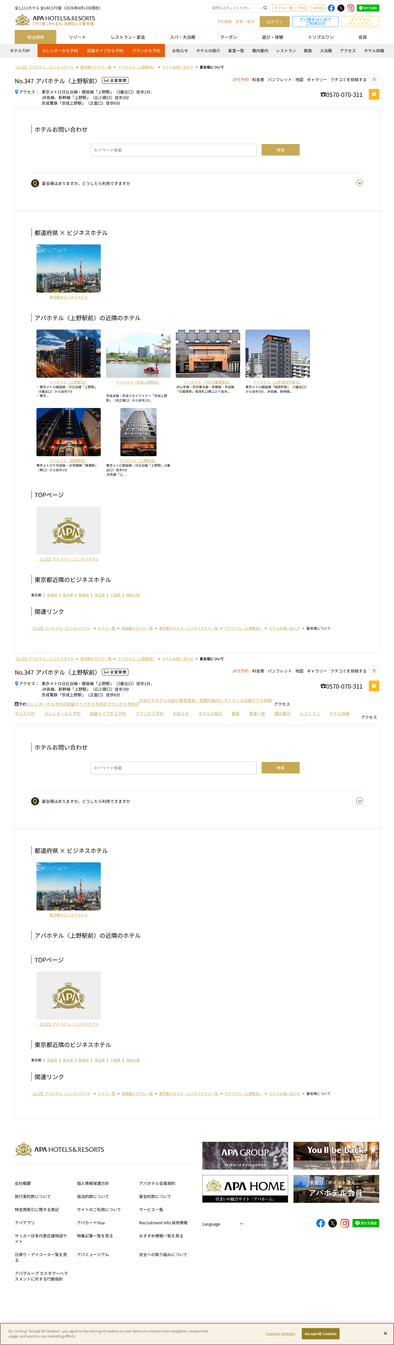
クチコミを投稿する (348, 79)
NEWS (318, 7)
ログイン (275, 21)
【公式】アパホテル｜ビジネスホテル (60, 628)
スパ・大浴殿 (182, 37)
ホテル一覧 (283, 7)
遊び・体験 (272, 37)
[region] (197, 52)
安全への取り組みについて (163, 1254)
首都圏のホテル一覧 (137, 628)
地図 (299, 79)
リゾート (77, 37)
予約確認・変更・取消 (235, 21)
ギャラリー (317, 79)
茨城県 (52, 595)
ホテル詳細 (374, 50)
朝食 (308, 50)
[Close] (385, 1333)
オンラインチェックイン (360, 21)
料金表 (258, 79)
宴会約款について (155, 1196)
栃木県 (68, 595)
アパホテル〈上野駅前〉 (243, 628)
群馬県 (84, 595)
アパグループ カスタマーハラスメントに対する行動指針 (41, 1276)
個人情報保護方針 (93, 1183)
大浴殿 (326, 50)
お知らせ (180, 50)
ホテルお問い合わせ (284, 628)
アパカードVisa (91, 1222)
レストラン (286, 50)
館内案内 (260, 50)
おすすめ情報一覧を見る (161, 1235)
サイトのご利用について (99, 1209)
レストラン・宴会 (128, 37)
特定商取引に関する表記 (37, 1209)
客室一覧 (236, 50)
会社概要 (23, 1183)
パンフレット (280, 79)
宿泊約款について (93, 1196)
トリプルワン (321, 37)
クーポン (228, 37)
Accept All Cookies (320, 1333)
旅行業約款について (33, 1196)
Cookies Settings (280, 1333)
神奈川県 (133, 595)
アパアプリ (25, 1222)
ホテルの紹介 (208, 50)
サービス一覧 (151, 1209)
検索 (281, 150)
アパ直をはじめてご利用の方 (315, 21)
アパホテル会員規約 (157, 1183)
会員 (362, 37)
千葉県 (115, 595)
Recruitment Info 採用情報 (163, 1222)
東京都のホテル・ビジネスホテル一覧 (188, 628)
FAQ (303, 7)
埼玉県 (99, 595)
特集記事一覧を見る (95, 1235)
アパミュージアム (93, 1254)
